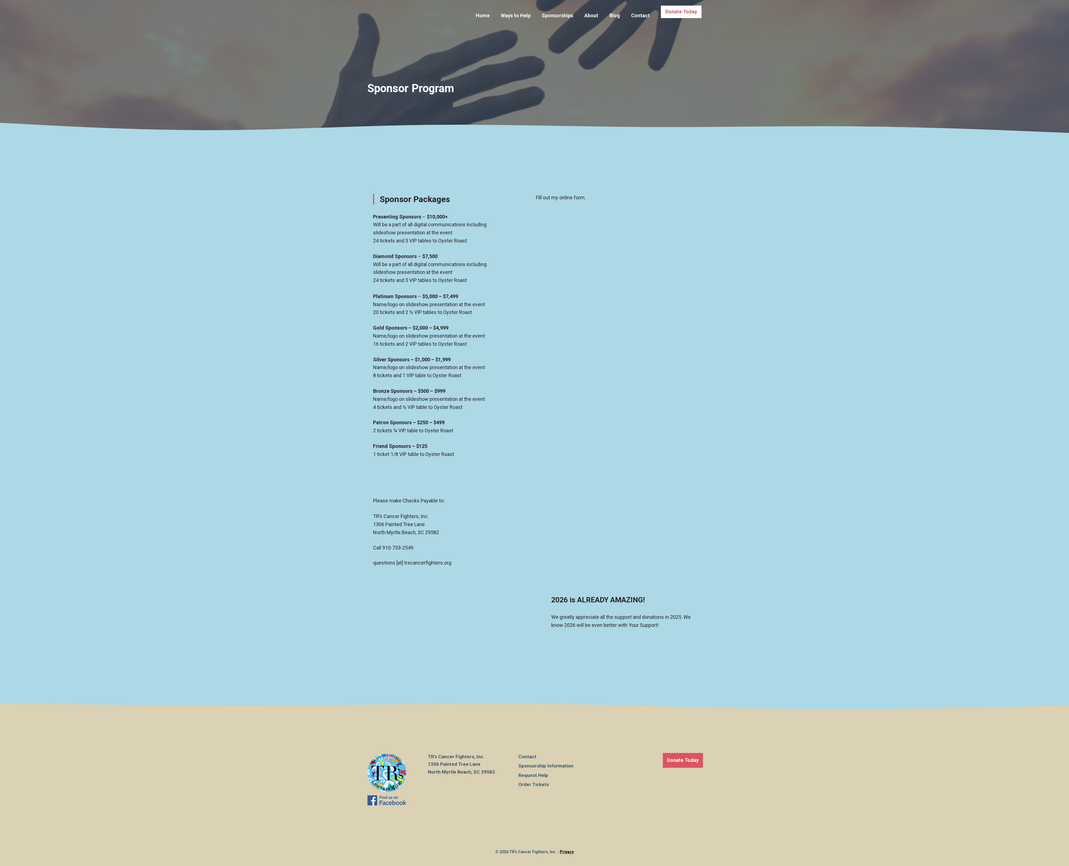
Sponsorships (557, 15)
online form (572, 197)
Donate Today (681, 11)
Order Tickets (533, 784)
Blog (614, 15)
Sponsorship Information (545, 766)
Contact (640, 15)
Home (483, 15)
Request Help (533, 775)
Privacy (567, 852)
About (591, 15)
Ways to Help (516, 15)
